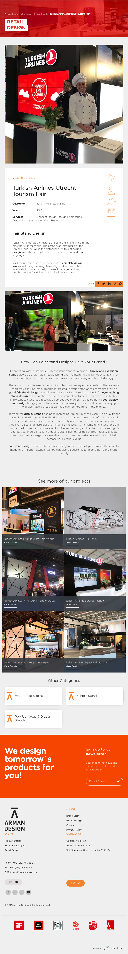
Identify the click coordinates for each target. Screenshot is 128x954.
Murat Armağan (74, 821)
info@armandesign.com (25, 872)
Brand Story (72, 816)
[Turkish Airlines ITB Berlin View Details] (95, 518)
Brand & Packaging (15, 846)
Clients (70, 825)
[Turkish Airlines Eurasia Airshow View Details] (95, 580)
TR (10, 882)
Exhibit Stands (41, 14)
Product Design (13, 841)
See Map (75, 883)
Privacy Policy (73, 830)
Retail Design (26, 14)
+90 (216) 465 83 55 (24, 863)
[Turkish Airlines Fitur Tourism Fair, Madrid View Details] (33, 518)
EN (16, 882)
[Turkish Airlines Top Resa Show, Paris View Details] (33, 641)
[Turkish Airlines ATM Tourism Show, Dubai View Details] (33, 580)
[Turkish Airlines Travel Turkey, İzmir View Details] (95, 641)
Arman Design (11, 14)
